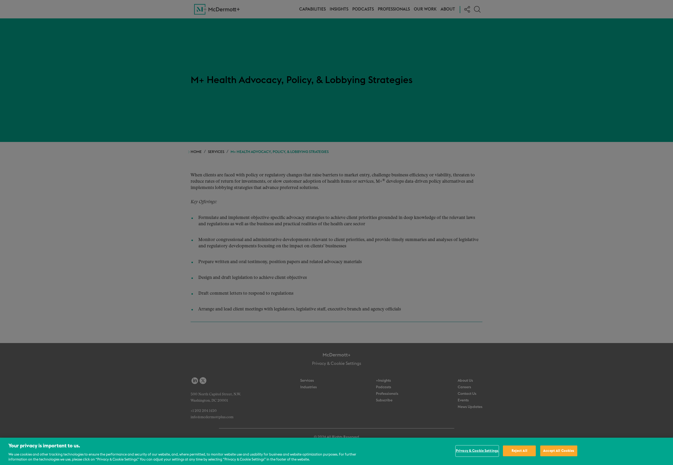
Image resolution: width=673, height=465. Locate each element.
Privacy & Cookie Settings (477, 451)
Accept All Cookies (558, 451)
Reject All (519, 451)
